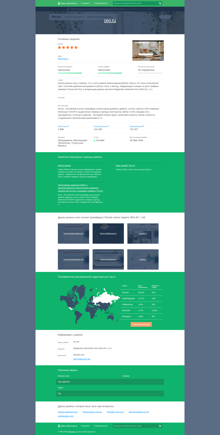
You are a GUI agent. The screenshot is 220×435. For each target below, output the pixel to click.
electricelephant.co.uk (139, 412)
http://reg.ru (63, 59)
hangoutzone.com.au (92, 412)
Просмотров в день (136, 126)
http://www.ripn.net (81, 359)
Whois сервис (64, 165)
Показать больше (141, 324)
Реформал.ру (73, 432)
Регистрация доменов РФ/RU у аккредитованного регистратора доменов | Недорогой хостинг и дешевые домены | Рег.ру (80, 188)
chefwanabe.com (65, 416)
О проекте (85, 3)
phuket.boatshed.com (68, 412)
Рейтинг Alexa (62, 126)
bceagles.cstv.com (115, 412)
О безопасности (100, 3)
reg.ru (110, 20)
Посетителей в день (100, 126)
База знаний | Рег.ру (125, 165)
